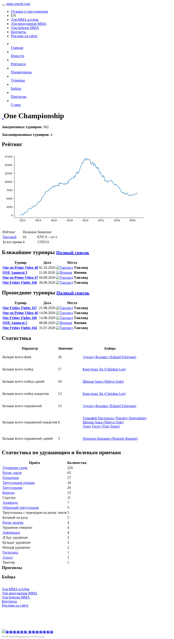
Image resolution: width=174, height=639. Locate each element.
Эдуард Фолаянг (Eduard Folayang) (109, 357)
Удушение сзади (14, 468)
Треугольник (12, 488)
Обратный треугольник (20, 507)
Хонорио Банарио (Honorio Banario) (110, 438)
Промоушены (21, 72)
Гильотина (10, 478)
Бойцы (16, 88)
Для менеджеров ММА (28, 24)
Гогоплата (10, 552)
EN (13, 15)
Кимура (8, 493)
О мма (16, 105)
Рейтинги (18, 64)
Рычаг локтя (12, 473)
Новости (17, 56)
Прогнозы (19, 96)
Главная (17, 48)
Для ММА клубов (25, 20)
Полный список (72, 252)
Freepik (13, 636)
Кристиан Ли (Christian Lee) (104, 369)
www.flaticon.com (24, 636)
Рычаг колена (12, 522)
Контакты (18, 32)
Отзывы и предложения (29, 11)
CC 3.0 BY (41, 636)
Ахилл (7, 557)
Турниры (18, 80)
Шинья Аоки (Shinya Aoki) (103, 381)
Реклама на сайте (24, 36)
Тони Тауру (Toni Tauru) (101, 426)
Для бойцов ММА (25, 28)
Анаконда (10, 502)
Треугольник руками (18, 483)
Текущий (9, 237)
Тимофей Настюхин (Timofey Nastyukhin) (114, 418)
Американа (11, 532)
